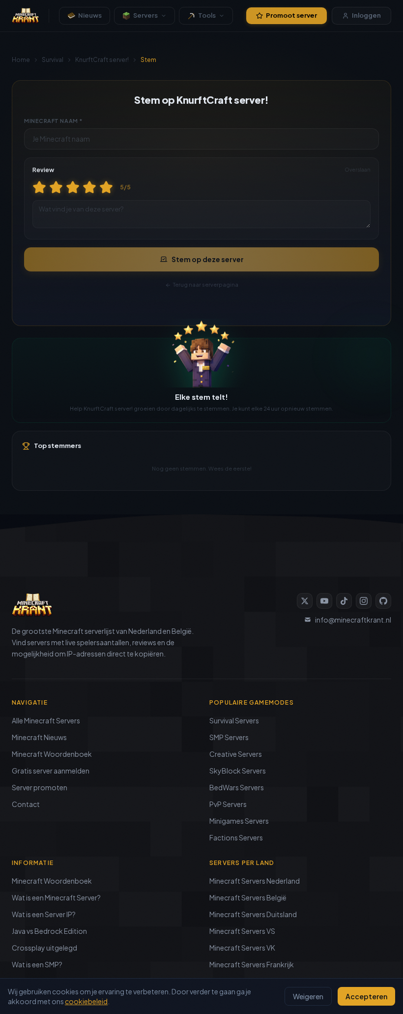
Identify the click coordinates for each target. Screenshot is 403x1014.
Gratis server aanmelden (50, 770)
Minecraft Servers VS (242, 930)
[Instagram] (364, 601)
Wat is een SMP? (37, 964)
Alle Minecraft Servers (46, 720)
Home (21, 59)
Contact (26, 804)
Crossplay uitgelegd (44, 947)
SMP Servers (229, 737)
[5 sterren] (106, 187)
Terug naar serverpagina (205, 284)
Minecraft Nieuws (39, 737)
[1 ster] (39, 187)
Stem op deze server (208, 259)
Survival (52, 59)
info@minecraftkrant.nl (353, 619)
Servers (145, 15)
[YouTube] (324, 601)
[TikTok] (344, 601)
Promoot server (291, 15)
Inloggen (366, 15)
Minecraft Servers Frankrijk (251, 964)
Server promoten (39, 787)
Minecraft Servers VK (242, 947)
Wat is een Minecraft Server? (56, 897)
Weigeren (308, 996)
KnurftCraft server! (102, 59)
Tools (207, 15)
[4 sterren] (89, 187)
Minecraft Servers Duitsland (253, 914)
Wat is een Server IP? (44, 914)
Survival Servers (234, 720)
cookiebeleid (86, 1001)
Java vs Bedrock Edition (49, 930)
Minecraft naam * (53, 121)
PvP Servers (228, 804)
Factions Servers (236, 837)
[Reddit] (383, 601)
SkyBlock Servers (237, 770)
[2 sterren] (56, 187)
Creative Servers (235, 753)
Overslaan (358, 170)
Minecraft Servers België (248, 897)
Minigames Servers (239, 820)
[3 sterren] (73, 187)
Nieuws (90, 15)
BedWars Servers (236, 787)
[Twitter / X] (305, 601)
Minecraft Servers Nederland (254, 880)
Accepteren (366, 996)
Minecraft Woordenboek (52, 753)
